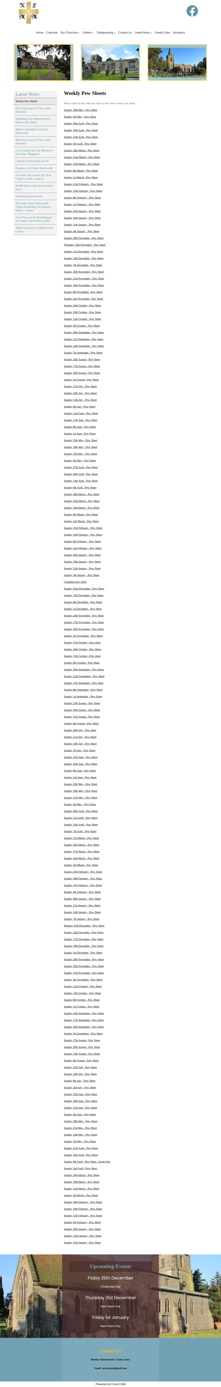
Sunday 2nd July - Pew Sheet (80, 1087)
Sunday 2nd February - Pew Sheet (82, 548)
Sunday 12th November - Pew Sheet (84, 972)
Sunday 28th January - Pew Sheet (82, 898)
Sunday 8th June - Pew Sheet (80, 426)
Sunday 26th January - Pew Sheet (82, 554)
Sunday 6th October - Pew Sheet (82, 662)
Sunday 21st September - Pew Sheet (83, 339)
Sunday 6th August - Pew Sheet (81, 1060)
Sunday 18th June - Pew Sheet (80, 1101)
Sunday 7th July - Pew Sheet (79, 750)
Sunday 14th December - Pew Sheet (83, 258)
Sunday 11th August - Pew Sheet (82, 716)
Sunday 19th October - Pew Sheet (82, 312)
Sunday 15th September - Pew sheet (83, 683)
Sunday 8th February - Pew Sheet (82, 197)
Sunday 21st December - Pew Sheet (83, 251)
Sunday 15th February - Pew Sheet (83, 190)
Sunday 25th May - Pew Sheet (80, 440)
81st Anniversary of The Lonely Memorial (33, 110)
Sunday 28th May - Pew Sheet (80, 1121)
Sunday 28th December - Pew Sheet (83, 238)
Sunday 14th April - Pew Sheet (81, 824)
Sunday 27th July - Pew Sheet (80, 386)
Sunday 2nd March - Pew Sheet (81, 521)
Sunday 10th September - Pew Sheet (84, 1026)
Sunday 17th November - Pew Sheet (84, 622)
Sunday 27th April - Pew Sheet (81, 467)
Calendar (52, 32)
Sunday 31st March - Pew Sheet (81, 838)
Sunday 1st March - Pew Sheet (81, 177)
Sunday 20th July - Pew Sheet (80, 393)
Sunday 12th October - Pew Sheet (82, 319)
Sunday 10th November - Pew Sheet (84, 629)
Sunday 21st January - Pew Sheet (82, 905)
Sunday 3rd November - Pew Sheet (83, 635)
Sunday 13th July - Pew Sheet (80, 399)
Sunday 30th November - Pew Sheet (84, 271)
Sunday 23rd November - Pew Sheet (84, 278)
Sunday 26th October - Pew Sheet (82, 305)
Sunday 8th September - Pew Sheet (83, 689)
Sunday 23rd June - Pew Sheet (80, 757)
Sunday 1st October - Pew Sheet (81, 1006)
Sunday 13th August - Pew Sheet (82, 1053)
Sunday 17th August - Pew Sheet (82, 366)
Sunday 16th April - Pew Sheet (81, 1154)
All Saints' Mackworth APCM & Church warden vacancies (33, 177)
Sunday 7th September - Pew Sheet (83, 352)
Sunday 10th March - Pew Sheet (81, 858)
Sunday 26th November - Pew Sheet (84, 959)
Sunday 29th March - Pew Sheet (81, 150)
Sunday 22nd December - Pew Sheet (84, 588)
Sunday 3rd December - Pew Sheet (83, 952)
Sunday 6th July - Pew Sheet (79, 406)
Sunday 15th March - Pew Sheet (81, 163)
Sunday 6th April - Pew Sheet (80, 487)
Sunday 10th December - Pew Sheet (83, 945)
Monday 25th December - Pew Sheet (84, 925)
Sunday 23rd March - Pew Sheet (81, 501)
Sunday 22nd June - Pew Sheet (81, 413)
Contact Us (125, 32)
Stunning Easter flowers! (29, 196)
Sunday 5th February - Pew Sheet (82, 1222)
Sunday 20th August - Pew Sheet (82, 1047)
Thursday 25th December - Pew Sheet (84, 244)
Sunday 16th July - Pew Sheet (80, 1074)
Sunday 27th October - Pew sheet (82, 642)
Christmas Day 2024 (75, 581)
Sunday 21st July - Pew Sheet (80, 737)
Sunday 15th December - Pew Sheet (83, 595)
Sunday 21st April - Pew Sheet (80, 817)
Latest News (142, 32)
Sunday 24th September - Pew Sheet (84, 1013)
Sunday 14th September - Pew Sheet (84, 346)
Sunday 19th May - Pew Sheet (80, 790)
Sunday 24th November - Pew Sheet (84, 615)
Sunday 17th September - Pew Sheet (84, 1020)
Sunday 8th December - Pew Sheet (83, 602)
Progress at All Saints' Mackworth (34, 168)
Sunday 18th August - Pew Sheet (82, 710)
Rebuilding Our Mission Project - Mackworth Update (34, 120)
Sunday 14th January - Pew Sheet (82, 912)
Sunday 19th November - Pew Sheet (84, 966)
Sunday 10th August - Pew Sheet (82, 372)
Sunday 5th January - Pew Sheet (81, 575)
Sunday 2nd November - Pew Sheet (83, 298)
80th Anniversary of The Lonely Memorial (33, 141)
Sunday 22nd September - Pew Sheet (84, 676)
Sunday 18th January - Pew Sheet (82, 217)
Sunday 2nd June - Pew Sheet (80, 777)
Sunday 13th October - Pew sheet (82, 656)
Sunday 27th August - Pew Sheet (82, 1040)
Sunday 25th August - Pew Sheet (82, 703)
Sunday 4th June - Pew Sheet (80, 1114)
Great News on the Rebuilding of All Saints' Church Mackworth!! (34, 219)
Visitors (87, 32)
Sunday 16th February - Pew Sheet (83, 534)
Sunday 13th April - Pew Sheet (81, 480)
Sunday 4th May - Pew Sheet (80, 460)
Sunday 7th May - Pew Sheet (80, 1141)
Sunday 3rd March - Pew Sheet (81, 865)
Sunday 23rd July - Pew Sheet (80, 1067)
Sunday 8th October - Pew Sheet (82, 999)
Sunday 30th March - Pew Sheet (81, 494)
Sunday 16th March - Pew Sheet (81, 507)
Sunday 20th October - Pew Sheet (82, 649)
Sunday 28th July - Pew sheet (80, 730)
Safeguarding (105, 32)
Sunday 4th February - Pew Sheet (82, 892)
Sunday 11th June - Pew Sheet (80, 1107)
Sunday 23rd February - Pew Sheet (83, 528)
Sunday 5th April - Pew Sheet (80, 143)
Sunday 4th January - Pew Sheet (81, 231)
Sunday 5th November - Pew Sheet (83, 979)
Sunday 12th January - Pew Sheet (82, 568)
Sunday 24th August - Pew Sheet (82, 359)
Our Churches (69, 32)
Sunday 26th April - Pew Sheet (81, 123)
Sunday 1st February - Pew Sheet (82, 204)
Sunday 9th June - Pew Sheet (80, 770)
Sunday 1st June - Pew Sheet (79, 433)
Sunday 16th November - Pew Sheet (84, 285)
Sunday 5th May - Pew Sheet (80, 804)
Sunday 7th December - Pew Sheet (83, 265)
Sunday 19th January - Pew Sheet (82, 561)
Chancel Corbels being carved (32, 161)
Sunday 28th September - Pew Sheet (84, 332)
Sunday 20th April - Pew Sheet (81, 474)
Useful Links (162, 32)
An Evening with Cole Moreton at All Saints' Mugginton (34, 152)
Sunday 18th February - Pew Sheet (83, 878)
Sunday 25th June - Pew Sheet (80, 1094)
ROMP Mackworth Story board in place (34, 187)
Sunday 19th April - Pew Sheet (81, 130)
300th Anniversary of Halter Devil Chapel (34, 229)
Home (40, 32)
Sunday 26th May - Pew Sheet (80, 784)
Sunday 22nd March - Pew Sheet (82, 157)
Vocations (179, 32)
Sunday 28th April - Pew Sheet (81, 811)
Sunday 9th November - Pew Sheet (83, 292)
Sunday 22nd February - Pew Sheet (83, 184)
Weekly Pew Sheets (26, 101)
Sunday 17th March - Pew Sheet (81, 851)
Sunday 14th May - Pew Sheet (80, 1134)
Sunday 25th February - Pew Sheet (83, 871)
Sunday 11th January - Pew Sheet (82, 224)
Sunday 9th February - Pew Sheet (82, 541)
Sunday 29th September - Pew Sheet (84, 669)
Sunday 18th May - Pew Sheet (80, 447)
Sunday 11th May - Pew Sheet (80, 453)
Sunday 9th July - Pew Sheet (79, 1080)
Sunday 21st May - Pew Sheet (80, 1128)
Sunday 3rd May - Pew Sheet (80, 116)
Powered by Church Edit (111, 1384)
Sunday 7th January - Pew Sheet (81, 919)
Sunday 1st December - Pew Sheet (83, 608)
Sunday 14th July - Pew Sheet (80, 743)
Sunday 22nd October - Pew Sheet (83, 986)
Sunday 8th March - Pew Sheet (81, 170)
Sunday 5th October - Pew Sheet (82, 325)
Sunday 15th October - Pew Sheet (82, 993)
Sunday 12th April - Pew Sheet (81, 137)
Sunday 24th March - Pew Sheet (81, 844)
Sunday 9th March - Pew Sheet (81, 514)
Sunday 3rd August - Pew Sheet (81, 379)
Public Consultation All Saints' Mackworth (32, 131)
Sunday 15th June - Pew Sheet (80, 420)
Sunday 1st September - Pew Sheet (83, 696)
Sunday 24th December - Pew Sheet (83, 932)
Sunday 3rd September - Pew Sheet (83, 1033)
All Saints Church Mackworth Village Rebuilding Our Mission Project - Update (33, 207)
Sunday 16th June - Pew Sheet (80, 763)
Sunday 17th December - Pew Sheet (83, 939)
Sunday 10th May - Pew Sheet (80, 110)
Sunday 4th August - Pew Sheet (81, 723)
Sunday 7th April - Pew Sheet (80, 831)
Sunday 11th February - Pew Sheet (83, 885)
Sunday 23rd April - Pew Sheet (81, 1148)
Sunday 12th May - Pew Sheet (80, 797)
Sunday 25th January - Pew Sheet (82, 211)
